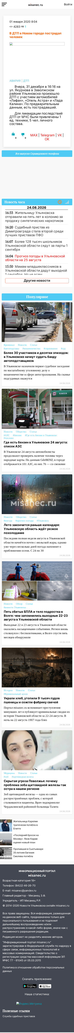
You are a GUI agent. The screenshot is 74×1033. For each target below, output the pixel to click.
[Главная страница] (35, 4)
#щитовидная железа (23, 777)
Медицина (9, 773)
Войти (68, 4)
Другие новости (37, 281)
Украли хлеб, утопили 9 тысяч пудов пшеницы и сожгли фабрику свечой (32, 700)
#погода (8, 520)
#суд (63, 348)
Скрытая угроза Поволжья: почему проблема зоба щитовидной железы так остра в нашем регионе (35, 785)
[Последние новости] (60, 202)
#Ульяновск (43, 520)
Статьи (33, 345)
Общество (21, 431)
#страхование (50, 348)
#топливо (9, 438)
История (8, 690)
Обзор (19, 604)
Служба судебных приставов (19, 1016)
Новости (22, 345)
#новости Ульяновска (15, 607)
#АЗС (6, 435)
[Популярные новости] (67, 202)
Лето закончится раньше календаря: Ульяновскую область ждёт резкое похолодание (32, 529)
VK (59, 135)
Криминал (9, 345)
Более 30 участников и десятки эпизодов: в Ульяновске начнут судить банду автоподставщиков (36, 357)
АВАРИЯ (15, 80)
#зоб (6, 777)
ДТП (26, 80)
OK (47, 139)
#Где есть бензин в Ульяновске (41, 435)
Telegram (47, 135)
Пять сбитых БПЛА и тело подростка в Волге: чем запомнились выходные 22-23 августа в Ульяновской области (36, 615)
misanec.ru (62, 905)
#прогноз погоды (24, 520)
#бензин (17, 435)
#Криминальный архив (16, 694)
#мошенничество (31, 348)
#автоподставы (11, 348)
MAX (34, 135)
